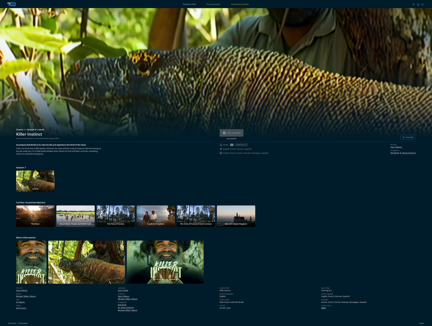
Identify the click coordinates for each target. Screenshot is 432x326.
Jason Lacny (21, 308)
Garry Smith (123, 290)
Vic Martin (20, 302)
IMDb (323, 308)
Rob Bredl (394, 153)
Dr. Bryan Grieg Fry (408, 153)
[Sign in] (418, 4)
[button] (422, 4)
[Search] (413, 4)
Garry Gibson (396, 147)
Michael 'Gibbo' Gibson (26, 296)
